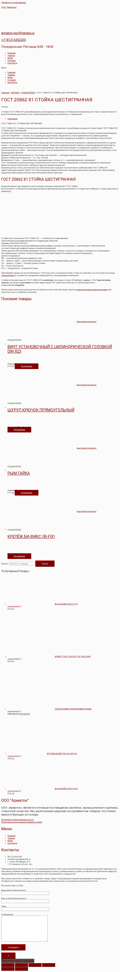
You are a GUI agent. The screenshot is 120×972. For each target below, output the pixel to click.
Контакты (12, 63)
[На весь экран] (35, 965)
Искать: (5, 563)
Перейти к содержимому (13, 2)
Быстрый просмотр (86, 321)
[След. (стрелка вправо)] (21, 969)
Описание (12, 118)
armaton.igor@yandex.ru (17, 33)
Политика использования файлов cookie (21, 822)
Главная (11, 53)
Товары (11, 55)
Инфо (10, 58)
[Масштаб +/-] (48, 965)
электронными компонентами (92, 289)
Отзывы (12, 60)
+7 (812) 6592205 (13, 40)
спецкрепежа (8, 275)
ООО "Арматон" (9, 7)
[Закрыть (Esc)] (7, 965)
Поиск (45, 563)
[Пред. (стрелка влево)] (7, 969)
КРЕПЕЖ (15, 92)
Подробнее (26, 366)
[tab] (63, 118)
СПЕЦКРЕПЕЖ (28, 92)
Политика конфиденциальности (17, 819)
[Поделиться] (21, 965)
